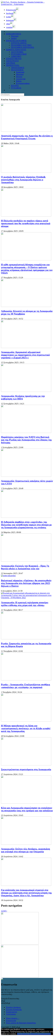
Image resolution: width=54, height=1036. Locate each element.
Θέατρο (19, 77)
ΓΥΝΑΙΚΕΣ (16, 88)
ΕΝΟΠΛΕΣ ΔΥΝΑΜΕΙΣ (16, 41)
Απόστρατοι (11, 1014)
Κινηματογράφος (23, 83)
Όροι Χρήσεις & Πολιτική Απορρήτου (32, 1034)
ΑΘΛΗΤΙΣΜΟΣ (17, 68)
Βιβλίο (18, 81)
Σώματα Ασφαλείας (14, 1009)
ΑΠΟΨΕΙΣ (10, 63)
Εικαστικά (20, 72)
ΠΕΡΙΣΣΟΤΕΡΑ (12, 65)
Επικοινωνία (11, 1020)
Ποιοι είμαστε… (12, 1018)
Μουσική (19, 74)
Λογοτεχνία (20, 79)
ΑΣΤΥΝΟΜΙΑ (17, 52)
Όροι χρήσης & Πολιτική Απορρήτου (21, 1023)
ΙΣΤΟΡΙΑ (15, 86)
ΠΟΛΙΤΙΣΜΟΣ (17, 70)
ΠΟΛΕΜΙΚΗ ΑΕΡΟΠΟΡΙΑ (22, 47)
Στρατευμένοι (11, 1012)
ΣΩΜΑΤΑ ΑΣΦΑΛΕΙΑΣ (16, 50)
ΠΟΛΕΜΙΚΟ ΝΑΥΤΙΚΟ (21, 45)
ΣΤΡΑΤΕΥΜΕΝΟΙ (13, 59)
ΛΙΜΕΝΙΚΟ (16, 56)
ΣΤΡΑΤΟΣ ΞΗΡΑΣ (18, 43)
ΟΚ (49, 1034)
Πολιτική (14, 36)
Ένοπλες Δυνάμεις (13, 1007)
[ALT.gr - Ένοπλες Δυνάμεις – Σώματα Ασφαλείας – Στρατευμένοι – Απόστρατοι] (27, 4)
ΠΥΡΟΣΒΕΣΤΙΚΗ (18, 54)
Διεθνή (14, 38)
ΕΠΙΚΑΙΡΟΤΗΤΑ (13, 34)
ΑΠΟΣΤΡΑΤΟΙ (12, 61)
